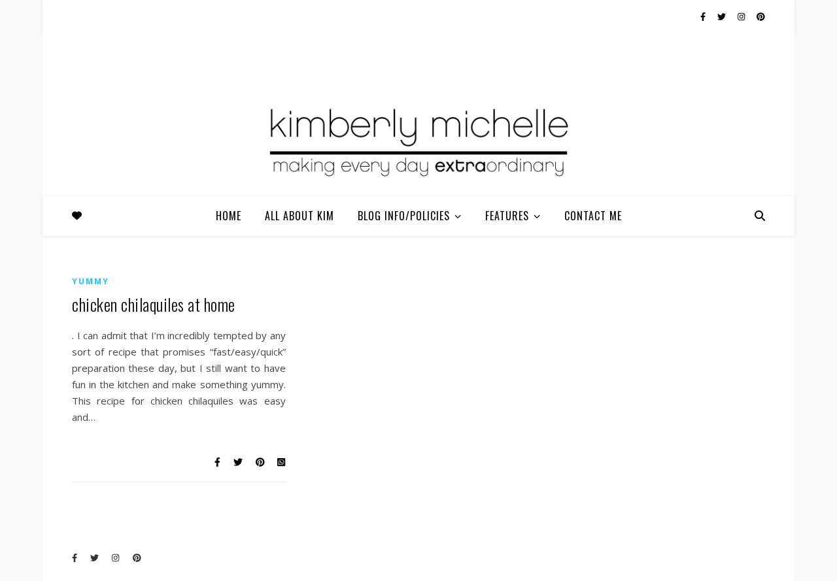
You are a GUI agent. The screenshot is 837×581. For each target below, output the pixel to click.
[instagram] (742, 16)
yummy (90, 281)
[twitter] (722, 16)
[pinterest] (761, 16)
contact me (593, 216)
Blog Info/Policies (404, 216)
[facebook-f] (704, 16)
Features (507, 216)
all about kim (299, 216)
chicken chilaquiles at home (153, 304)
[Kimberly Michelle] (418, 140)
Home (228, 216)
